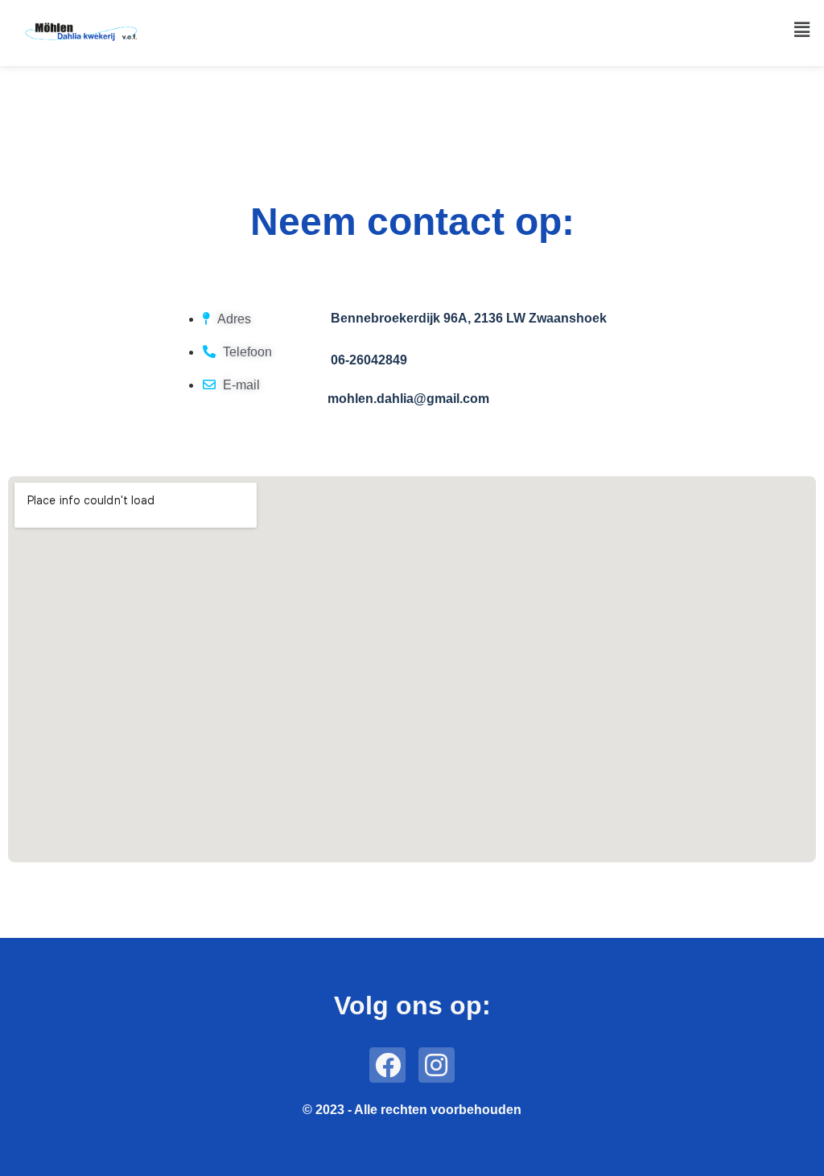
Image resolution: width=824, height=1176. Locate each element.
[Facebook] (387, 1065)
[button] (802, 29)
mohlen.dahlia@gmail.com (408, 398)
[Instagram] (436, 1065)
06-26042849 (369, 360)
